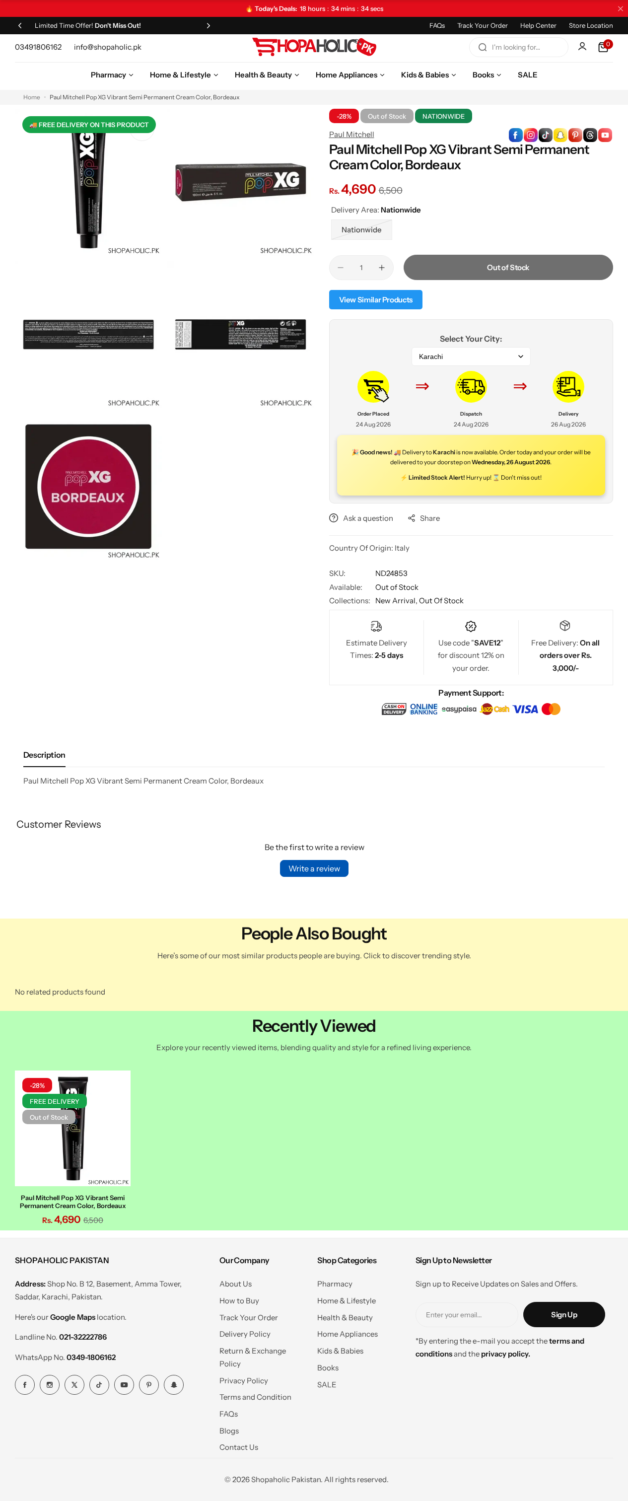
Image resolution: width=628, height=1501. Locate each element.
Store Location (591, 25)
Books (328, 1367)
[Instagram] (50, 1385)
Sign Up (564, 1314)
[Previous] (20, 25)
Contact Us (238, 1447)
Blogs (229, 1430)
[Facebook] (25, 1385)
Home (31, 97)
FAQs (437, 25)
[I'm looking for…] (482, 47)
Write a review (314, 868)
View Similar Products (376, 299)
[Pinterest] (149, 1385)
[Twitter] (74, 1385)
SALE (327, 1384)
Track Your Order (482, 25)
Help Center (538, 25)
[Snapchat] (174, 1385)
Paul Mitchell (351, 134)
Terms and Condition (255, 1397)
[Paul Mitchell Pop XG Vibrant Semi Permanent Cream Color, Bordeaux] (73, 1128)
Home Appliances (347, 1334)
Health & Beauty (345, 1317)
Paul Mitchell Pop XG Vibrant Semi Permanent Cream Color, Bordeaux (73, 1202)
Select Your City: (471, 339)
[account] (583, 47)
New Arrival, (397, 600)
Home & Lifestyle (346, 1300)
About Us (235, 1283)
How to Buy (239, 1300)
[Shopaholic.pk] (314, 47)
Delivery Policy (245, 1334)
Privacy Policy (243, 1380)
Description (44, 755)
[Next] (208, 25)
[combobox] (518, 47)
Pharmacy (334, 1283)
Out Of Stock (441, 600)
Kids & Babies (340, 1351)
